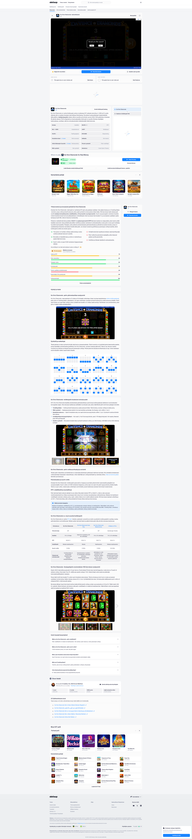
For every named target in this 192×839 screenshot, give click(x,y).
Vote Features (136, 80)
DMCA (84, 826)
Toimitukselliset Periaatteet (56, 813)
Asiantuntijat (53, 805)
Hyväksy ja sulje (176, 835)
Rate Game (90, 80)
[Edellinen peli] (136, 174)
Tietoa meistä (63, 2)
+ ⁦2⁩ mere (63, 138)
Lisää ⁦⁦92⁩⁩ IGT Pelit (96, 786)
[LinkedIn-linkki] (140, 805)
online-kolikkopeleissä (112, 298)
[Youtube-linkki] (133, 805)
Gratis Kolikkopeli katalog (100, 109)
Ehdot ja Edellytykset (75, 807)
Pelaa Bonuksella (97, 71)
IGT (56, 110)
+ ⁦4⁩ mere (68, 143)
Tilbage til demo (133, 211)
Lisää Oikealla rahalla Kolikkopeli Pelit (73, 168)
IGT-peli (69, 519)
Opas (113, 805)
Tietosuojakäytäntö (75, 805)
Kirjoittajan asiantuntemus (77, 685)
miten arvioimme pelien (112, 474)
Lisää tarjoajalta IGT (91, 10)
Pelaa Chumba (132, 159)
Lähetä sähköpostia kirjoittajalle (110, 684)
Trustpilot (137, 826)
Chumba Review (131, 163)
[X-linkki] (137, 805)
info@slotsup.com (81, 823)
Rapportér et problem (59, 71)
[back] (52, 15)
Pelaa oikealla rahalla (71, 10)
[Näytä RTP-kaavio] (87, 125)
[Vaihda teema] (140, 2)
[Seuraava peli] (139, 174)
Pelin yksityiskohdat (61, 10)
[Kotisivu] (53, 2)
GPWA (76, 826)
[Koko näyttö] (139, 15)
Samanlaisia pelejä (82, 10)
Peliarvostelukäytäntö (85, 283)
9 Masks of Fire (112, 526)
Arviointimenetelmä (54, 807)
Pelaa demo (52, 10)
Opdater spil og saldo (134, 71)
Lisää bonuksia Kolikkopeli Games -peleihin (119, 168)
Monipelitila (133, 15)
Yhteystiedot (71, 2)
